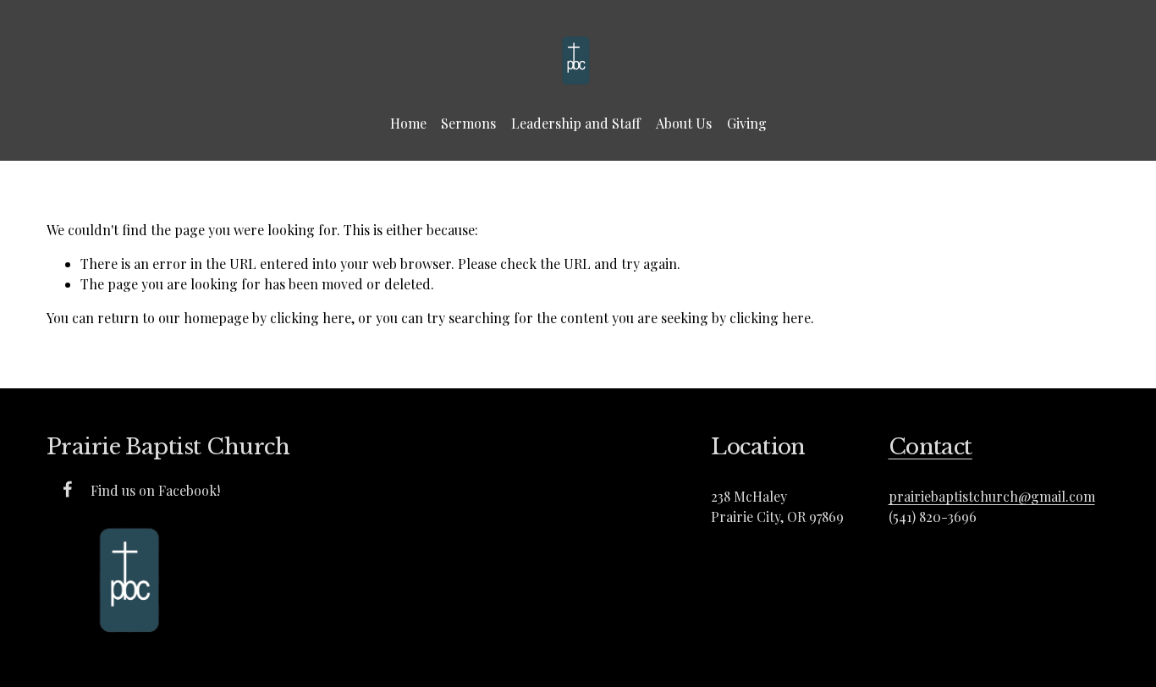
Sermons (468, 123)
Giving (747, 123)
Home (408, 123)
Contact (930, 446)
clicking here (310, 318)
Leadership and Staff (576, 123)
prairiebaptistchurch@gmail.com (992, 496)
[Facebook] (67, 489)
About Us (684, 123)
